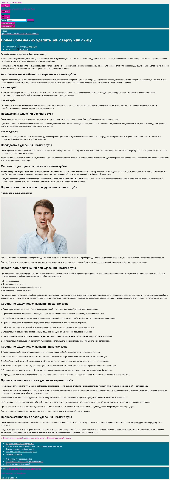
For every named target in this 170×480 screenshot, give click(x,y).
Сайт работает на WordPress (13, 473)
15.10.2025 (23, 49)
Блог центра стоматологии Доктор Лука (18, 8)
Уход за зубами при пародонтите (20, 443)
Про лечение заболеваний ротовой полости (20, 33)
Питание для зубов (14, 454)
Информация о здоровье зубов (19, 458)
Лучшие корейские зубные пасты (20, 449)
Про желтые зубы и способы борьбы (21, 451)
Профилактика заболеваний (18, 464)
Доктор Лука (31, 46)
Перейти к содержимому (11, 2)
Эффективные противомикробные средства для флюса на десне (34, 446)
